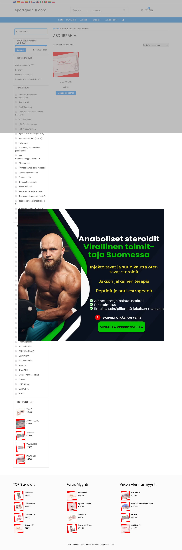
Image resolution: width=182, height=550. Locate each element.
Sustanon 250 (25, 177)
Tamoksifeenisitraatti (28, 182)
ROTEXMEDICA (25, 346)
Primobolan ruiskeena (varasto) (32, 168)
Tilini (112, 544)
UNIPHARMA (24, 384)
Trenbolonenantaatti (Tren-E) (31, 209)
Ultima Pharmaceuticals (29, 375)
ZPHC (21, 394)
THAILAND (23, 370)
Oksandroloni (24, 163)
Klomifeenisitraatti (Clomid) (30, 138)
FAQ (82, 544)
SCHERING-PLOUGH (27, 351)
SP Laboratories (25, 361)
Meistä (76, 544)
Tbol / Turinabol (25, 187)
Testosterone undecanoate (30, 191)
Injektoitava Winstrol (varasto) (31, 134)
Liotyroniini (23, 143)
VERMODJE (24, 389)
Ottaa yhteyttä (92, 544)
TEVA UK (22, 365)
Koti (69, 544)
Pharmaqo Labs (25, 342)
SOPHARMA (24, 356)
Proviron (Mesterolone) (28, 173)
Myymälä (105, 544)
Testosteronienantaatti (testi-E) (32, 196)
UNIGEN (22, 379)
